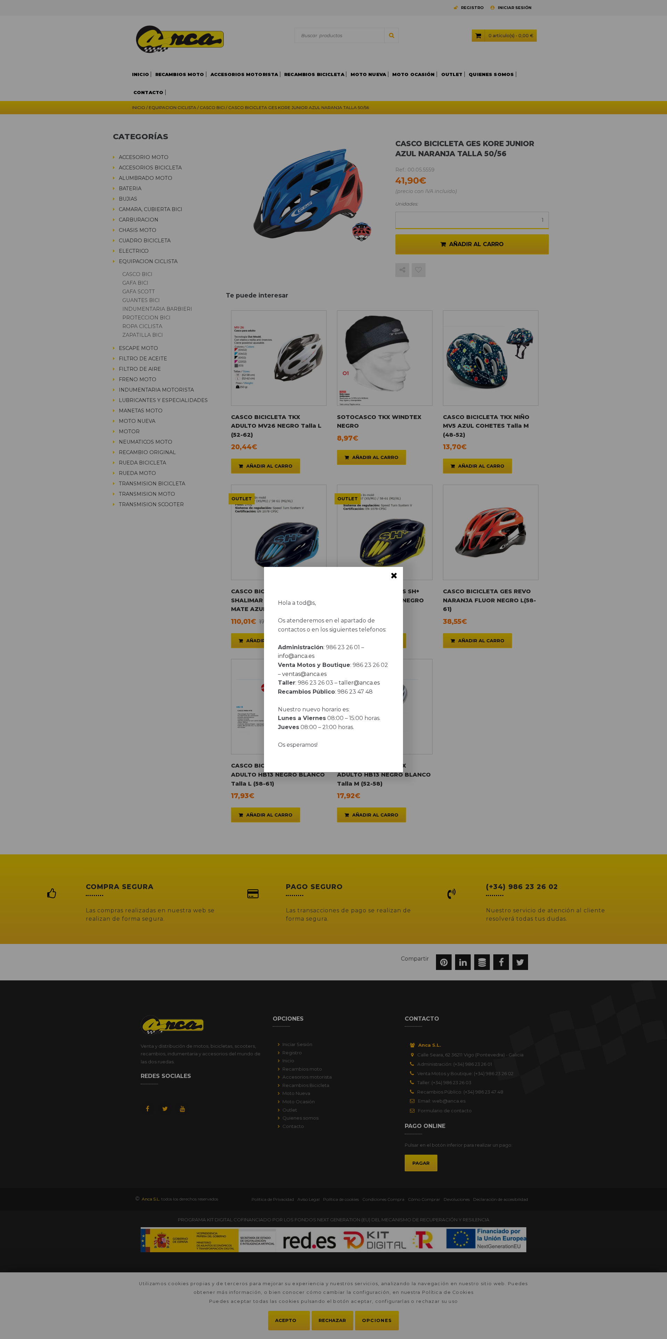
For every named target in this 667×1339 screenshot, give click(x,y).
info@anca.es (296, 656)
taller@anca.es (359, 682)
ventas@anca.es (304, 674)
